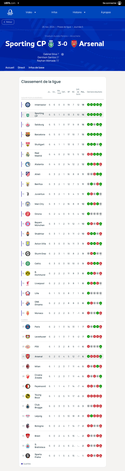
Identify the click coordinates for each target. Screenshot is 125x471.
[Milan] (28, 366)
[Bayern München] (28, 223)
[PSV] (28, 346)
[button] (31, 12)
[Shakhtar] (28, 233)
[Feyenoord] (28, 386)
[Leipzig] (28, 416)
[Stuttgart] (28, 144)
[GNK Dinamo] (28, 303)
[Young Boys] (28, 396)
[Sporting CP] (28, 114)
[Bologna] (28, 426)
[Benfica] (28, 184)
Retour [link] (9, 22)
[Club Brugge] (28, 406)
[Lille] (28, 293)
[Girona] (28, 213)
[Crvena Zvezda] (28, 376)
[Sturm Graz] (28, 253)
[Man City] (28, 204)
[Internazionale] (28, 104)
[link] (54, 12)
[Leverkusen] (28, 336)
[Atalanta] (28, 164)
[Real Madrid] (28, 154)
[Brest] (28, 435)
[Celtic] (28, 263)
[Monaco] (28, 313)
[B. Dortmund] (28, 273)
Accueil (9, 67)
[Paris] (28, 326)
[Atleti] (28, 174)
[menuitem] (35, 12)
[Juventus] (28, 194)
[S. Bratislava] (28, 445)
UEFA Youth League (10, 12)
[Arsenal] (28, 356)
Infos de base (36, 67)
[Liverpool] (28, 283)
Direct (21, 67)
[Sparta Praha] (28, 455)
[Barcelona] (28, 134)
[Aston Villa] (28, 243)
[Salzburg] (28, 124)
